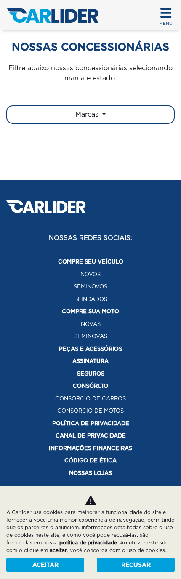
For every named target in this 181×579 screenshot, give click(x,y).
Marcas (88, 114)
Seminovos (90, 286)
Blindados (90, 299)
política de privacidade (88, 542)
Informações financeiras (90, 448)
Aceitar (45, 564)
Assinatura (90, 361)
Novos (90, 274)
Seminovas (90, 336)
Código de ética (90, 460)
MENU (166, 23)
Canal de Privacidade (91, 435)
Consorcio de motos (90, 411)
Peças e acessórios (90, 349)
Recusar (136, 564)
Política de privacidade (90, 423)
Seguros (90, 374)
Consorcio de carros (90, 398)
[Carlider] (52, 15)
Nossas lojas (90, 473)
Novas (91, 324)
